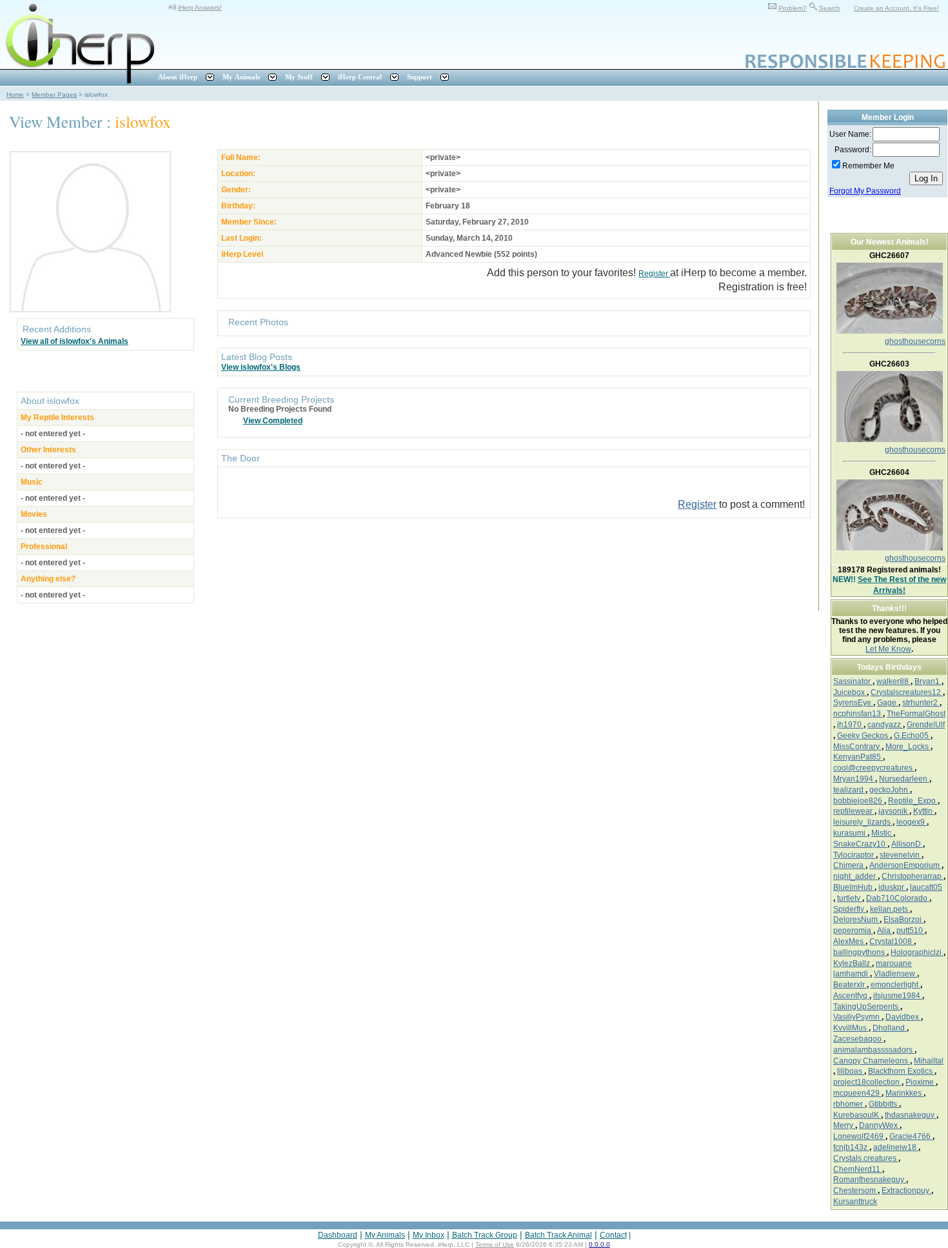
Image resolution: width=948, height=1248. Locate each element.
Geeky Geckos (863, 735)
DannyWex (879, 1125)
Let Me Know (888, 649)
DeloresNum (856, 919)
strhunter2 (921, 702)
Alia (885, 930)
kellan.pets (890, 909)
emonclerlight (895, 984)
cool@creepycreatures (873, 767)
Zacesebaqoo (858, 1038)
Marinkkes (904, 1093)
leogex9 (911, 822)
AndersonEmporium (905, 865)
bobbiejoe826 (858, 800)
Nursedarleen (904, 778)
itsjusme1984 (897, 995)
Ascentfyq (851, 995)
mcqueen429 (857, 1093)
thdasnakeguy (910, 1115)
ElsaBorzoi (903, 919)
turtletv (849, 898)
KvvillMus (851, 1027)
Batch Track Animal (558, 1235)
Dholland (890, 1027)
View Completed (272, 420)
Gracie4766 (911, 1136)
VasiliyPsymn (857, 1017)
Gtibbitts (884, 1104)
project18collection (867, 1082)
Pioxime (920, 1082)
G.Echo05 (912, 735)
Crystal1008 (891, 941)
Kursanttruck (855, 1201)
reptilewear (853, 811)
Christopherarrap (912, 876)
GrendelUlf (926, 724)
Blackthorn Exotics (901, 1071)
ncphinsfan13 (858, 713)
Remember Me (868, 165)
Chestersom (855, 1190)
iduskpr (892, 887)
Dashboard (337, 1235)
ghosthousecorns (915, 341)
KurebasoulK (857, 1115)
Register (654, 273)
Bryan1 (928, 681)
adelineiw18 (895, 1147)
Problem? (792, 8)
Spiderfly (849, 909)
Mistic (882, 833)
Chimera (849, 865)
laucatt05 (926, 887)
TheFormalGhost (916, 713)
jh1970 (850, 724)
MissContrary (857, 746)
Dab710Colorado (897, 898)
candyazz (885, 724)
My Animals (385, 1235)
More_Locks (908, 746)
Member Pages (54, 94)
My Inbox (428, 1235)
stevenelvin (901, 855)
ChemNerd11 (857, 1169)
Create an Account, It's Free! (896, 8)
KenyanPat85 (858, 756)
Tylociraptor (854, 855)
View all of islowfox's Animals (74, 341)
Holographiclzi (917, 952)
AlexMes (849, 941)
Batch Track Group (484, 1235)
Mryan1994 (854, 778)
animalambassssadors (873, 1049)
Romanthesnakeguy (869, 1179)
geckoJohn (889, 789)
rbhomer (849, 1104)
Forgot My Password (865, 191)
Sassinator (853, 681)
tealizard (849, 789)
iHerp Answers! (200, 7)
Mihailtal (928, 1060)
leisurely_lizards (863, 822)
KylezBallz (852, 963)
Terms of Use (494, 1244)
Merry (844, 1125)
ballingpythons (860, 952)
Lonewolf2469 (859, 1136)
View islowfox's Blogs (261, 367)
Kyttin (923, 811)
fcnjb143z (851, 1147)
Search (829, 8)
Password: (852, 149)
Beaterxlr (850, 984)
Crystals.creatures (865, 1158)
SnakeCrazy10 (860, 844)
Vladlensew (895, 973)
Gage (887, 702)
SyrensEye (853, 702)
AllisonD (907, 844)
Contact (613, 1235)
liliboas (850, 1071)
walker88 (893, 681)
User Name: (850, 134)
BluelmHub (853, 887)
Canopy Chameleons (871, 1060)
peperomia (853, 930)
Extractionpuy (906, 1190)
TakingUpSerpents (866, 1006)
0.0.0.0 (599, 1244)
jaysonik (893, 811)
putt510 (910, 930)
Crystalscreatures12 (907, 692)
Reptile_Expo (913, 800)
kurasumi (850, 833)
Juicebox (850, 692)
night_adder (855, 876)
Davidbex (903, 1017)
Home (15, 94)
